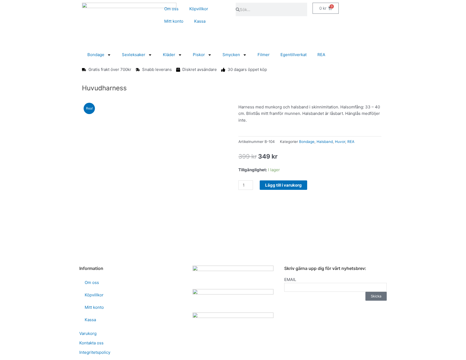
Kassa (199, 21)
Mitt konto (173, 21)
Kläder (169, 54)
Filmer (264, 54)
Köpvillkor (198, 8)
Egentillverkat (293, 54)
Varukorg (88, 333)
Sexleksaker (133, 54)
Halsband (325, 141)
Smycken (231, 54)
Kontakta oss (91, 342)
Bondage (95, 54)
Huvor (340, 141)
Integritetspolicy (94, 352)
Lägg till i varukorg (283, 185)
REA (321, 54)
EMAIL (290, 279)
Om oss (171, 8)
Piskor (199, 54)
